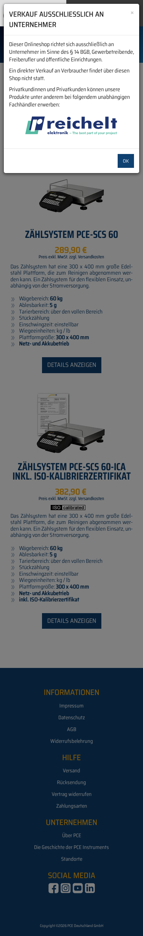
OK (126, 161)
